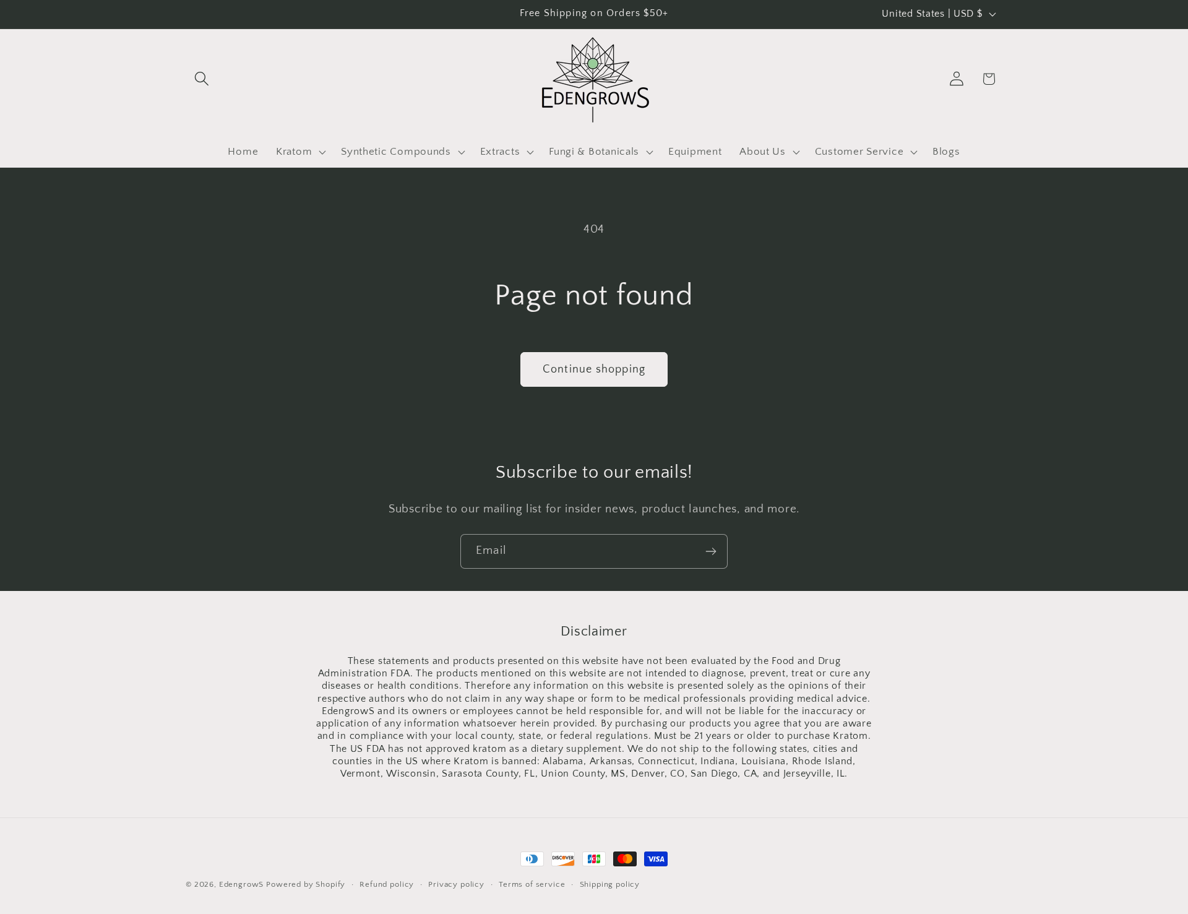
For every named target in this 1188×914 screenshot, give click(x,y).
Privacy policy (456, 884)
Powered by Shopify (305, 884)
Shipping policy (610, 884)
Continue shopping (594, 369)
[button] (202, 79)
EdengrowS (241, 884)
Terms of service (532, 884)
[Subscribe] (710, 551)
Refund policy (386, 884)
